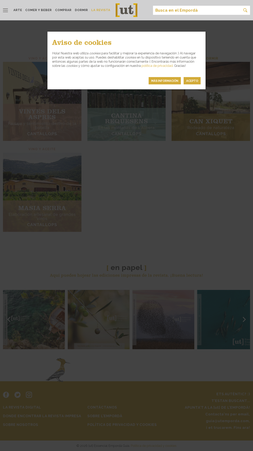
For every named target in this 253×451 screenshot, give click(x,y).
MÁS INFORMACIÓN (164, 80)
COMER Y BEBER (38, 10)
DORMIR (81, 10)
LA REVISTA (100, 10)
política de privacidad (157, 66)
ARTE (17, 10)
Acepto (192, 80)
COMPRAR (63, 10)
